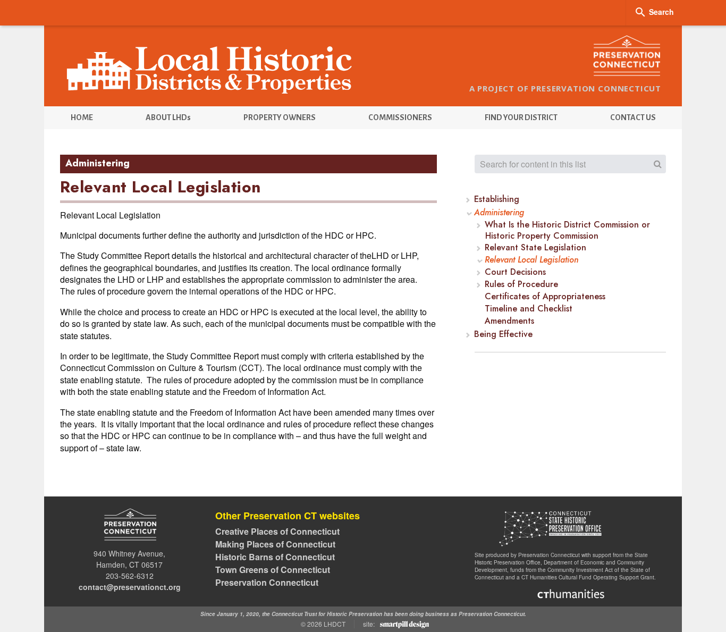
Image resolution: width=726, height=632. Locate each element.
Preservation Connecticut (266, 582)
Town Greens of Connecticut (272, 569)
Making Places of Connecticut (275, 544)
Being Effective (504, 334)
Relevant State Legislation (535, 248)
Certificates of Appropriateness (545, 296)
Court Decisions (515, 272)
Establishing (497, 199)
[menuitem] (81, 117)
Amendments (509, 321)
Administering (499, 212)
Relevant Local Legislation (531, 260)
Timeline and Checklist (528, 309)
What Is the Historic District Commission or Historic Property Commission (567, 231)
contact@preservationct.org (130, 587)
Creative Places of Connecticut (277, 531)
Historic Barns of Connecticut (275, 557)
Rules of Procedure (521, 284)
